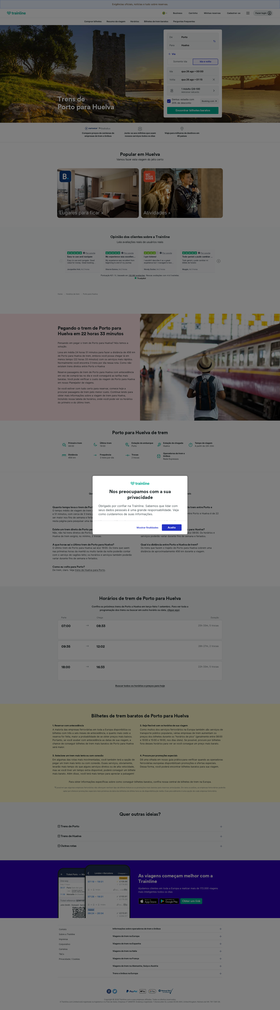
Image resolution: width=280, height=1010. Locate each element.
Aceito (172, 527)
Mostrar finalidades (147, 527)
